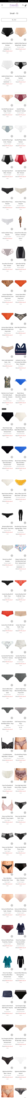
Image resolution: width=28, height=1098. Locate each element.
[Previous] (5, 1)
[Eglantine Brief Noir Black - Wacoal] (7, 1060)
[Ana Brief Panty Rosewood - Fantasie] (21, 98)
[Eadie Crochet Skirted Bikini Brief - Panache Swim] (7, 995)
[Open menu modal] (2, 5)
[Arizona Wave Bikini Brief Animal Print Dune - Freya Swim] (7, 283)
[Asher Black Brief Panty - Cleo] (21, 316)
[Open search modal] (22, 5)
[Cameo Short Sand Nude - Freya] (21, 614)
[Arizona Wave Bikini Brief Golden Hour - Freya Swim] (21, 283)
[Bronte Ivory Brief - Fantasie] (7, 548)
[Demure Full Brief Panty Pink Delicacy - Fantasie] (21, 898)
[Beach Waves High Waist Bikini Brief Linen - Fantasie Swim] (21, 417)
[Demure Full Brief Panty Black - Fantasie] (21, 867)
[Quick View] (12, 424)
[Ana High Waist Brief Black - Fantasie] (7, 160)
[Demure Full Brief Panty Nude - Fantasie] (7, 898)
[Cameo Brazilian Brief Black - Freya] (7, 583)
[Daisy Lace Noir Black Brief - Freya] (21, 805)
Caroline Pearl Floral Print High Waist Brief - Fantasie (20, 657)
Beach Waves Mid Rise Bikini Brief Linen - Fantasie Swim (7, 495)
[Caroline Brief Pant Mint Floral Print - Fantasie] (7, 645)
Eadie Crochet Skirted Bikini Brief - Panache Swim (7, 1007)
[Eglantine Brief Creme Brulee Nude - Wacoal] (21, 1027)
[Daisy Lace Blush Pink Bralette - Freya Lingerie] (7, 805)
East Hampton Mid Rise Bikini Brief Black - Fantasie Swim (7, 1040)
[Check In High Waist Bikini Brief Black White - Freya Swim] (21, 678)
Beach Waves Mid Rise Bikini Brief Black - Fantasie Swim (7, 462)
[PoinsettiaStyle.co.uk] (14, 5)
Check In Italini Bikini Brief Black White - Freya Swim (7, 723)
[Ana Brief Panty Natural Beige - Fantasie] (7, 98)
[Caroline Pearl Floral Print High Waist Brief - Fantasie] (21, 645)
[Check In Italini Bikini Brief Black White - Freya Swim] (7, 710)
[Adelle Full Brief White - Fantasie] (7, 65)
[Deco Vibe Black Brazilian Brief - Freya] (7, 867)
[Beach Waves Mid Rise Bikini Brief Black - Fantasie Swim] (7, 450)
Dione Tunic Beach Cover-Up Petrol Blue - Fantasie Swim (7, 974)
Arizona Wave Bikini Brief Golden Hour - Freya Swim (21, 296)
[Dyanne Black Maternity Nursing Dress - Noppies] (21, 962)
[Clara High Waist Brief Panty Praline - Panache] (21, 774)
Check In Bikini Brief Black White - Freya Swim (7, 690)
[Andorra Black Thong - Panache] (7, 191)
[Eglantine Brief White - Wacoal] (21, 1060)
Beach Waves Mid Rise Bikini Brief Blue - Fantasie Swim (20, 462)
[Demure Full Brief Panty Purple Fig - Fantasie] (7, 929)
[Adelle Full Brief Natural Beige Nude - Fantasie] (21, 32)
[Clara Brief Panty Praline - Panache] (21, 743)
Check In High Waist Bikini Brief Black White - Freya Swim (20, 690)
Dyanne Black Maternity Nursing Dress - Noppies (21, 974)
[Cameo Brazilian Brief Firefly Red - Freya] (21, 583)
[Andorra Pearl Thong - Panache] (21, 191)
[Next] (22, 1)
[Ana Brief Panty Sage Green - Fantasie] (7, 129)
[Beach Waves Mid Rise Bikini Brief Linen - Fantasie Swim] (7, 482)
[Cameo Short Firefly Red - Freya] (7, 614)
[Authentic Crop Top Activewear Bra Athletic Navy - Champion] (21, 349)
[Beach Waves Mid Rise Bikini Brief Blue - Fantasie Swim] (21, 450)
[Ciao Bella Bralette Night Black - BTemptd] (7, 743)
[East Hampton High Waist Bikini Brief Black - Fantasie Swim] (21, 995)
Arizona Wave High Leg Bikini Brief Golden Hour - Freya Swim (7, 329)
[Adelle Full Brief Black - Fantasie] (7, 32)
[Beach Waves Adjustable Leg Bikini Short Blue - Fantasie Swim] (21, 382)
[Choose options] (12, 39)
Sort (15, 20)
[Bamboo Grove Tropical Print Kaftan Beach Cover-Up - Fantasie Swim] (7, 382)
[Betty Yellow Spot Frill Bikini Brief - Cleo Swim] (21, 482)
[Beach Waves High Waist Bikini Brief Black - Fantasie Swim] (7, 417)
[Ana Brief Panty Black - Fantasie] (21, 65)
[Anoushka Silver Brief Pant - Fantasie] (7, 252)
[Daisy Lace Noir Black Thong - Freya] (21, 836)
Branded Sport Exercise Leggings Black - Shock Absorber (20, 528)
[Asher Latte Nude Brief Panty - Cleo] (7, 349)
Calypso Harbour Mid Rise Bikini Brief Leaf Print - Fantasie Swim (20, 561)
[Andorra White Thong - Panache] (7, 222)
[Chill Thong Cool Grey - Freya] (21, 710)
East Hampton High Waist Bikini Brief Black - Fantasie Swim (21, 1007)
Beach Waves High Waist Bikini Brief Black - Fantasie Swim (7, 429)
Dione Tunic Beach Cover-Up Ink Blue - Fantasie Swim (20, 942)
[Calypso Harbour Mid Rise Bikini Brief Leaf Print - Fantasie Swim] (21, 548)
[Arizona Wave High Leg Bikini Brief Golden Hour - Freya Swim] (7, 316)
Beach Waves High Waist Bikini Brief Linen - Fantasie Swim (21, 429)
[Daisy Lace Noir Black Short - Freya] (7, 836)
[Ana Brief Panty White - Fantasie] (21, 129)
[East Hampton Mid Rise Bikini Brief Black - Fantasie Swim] (7, 1027)
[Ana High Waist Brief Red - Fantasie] (21, 160)
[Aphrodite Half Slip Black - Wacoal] (21, 252)
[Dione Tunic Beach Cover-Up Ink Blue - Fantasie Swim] (21, 929)
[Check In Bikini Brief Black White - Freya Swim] (7, 678)
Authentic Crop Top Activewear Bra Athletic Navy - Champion (20, 362)
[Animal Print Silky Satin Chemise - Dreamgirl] (21, 222)
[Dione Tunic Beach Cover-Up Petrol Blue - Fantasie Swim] (7, 962)
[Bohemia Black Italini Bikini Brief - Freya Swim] (7, 515)
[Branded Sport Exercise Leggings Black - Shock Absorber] (21, 515)
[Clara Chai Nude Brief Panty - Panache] (7, 774)
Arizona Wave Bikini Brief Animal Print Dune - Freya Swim (7, 296)
